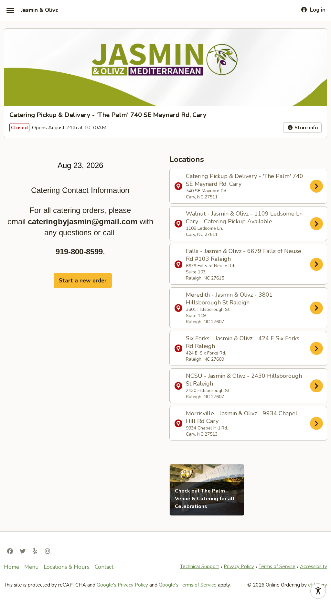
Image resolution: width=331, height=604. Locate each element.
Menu (31, 567)
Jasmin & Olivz (39, 10)
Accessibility (313, 566)
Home (11, 567)
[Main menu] (10, 10)
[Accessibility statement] (318, 591)
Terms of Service (277, 566)
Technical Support (199, 566)
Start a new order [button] (83, 280)
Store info (305, 127)
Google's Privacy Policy (122, 585)
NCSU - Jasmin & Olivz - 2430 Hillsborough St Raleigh (244, 386)
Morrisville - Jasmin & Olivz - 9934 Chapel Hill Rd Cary (241, 423)
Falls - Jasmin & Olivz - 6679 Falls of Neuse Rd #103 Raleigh (243, 264)
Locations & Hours (67, 567)
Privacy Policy (239, 566)
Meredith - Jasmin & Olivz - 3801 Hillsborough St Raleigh (229, 308)
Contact (104, 567)
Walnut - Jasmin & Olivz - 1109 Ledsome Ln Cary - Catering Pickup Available (244, 224)
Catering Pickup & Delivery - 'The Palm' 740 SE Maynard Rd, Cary (244, 186)
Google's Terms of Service (188, 585)
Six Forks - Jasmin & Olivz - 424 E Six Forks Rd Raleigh (242, 348)
